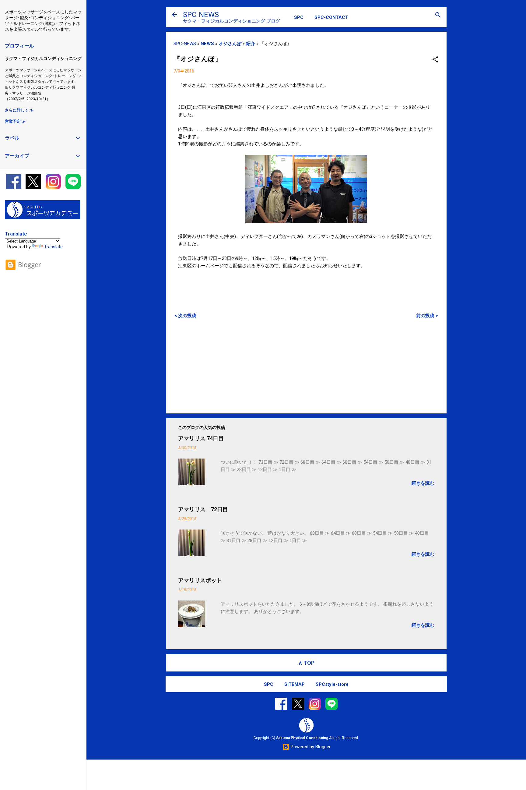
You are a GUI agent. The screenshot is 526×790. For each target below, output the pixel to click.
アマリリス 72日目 (203, 509)
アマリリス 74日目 (201, 438)
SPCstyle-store (332, 684)
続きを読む (423, 483)
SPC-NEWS (201, 14)
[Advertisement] (306, 366)
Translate (53, 247)
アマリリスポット (200, 580)
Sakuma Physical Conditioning (302, 738)
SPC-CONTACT (331, 17)
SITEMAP (294, 684)
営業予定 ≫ (15, 121)
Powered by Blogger (310, 746)
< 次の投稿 (185, 315)
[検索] (438, 15)
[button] (435, 60)
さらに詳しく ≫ (19, 110)
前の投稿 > (427, 315)
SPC (298, 17)
